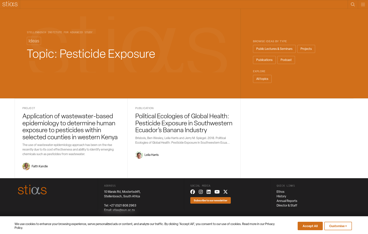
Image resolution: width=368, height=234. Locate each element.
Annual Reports (287, 201)
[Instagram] (201, 191)
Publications (264, 60)
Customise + (338, 226)
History (281, 196)
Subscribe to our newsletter (210, 200)
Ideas (34, 41)
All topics (262, 79)
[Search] (353, 4)
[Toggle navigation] (363, 4)
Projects (306, 49)
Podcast (286, 60)
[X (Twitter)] (225, 191)
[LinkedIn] (209, 191)
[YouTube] (217, 191)
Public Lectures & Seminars (274, 49)
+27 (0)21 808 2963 (122, 205)
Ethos (280, 192)
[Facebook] (192, 191)
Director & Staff (287, 205)
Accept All (310, 226)
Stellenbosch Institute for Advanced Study (59, 32)
